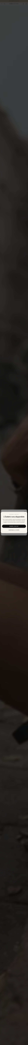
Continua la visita (14, 530)
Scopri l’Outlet (14, 526)
